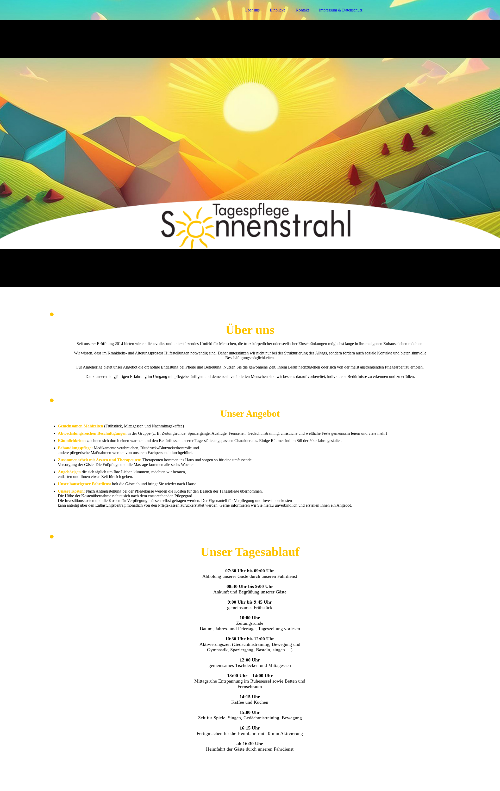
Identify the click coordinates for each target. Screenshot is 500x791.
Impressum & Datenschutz (340, 10)
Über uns (252, 10)
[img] (95, 18)
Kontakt (302, 10)
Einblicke (277, 10)
